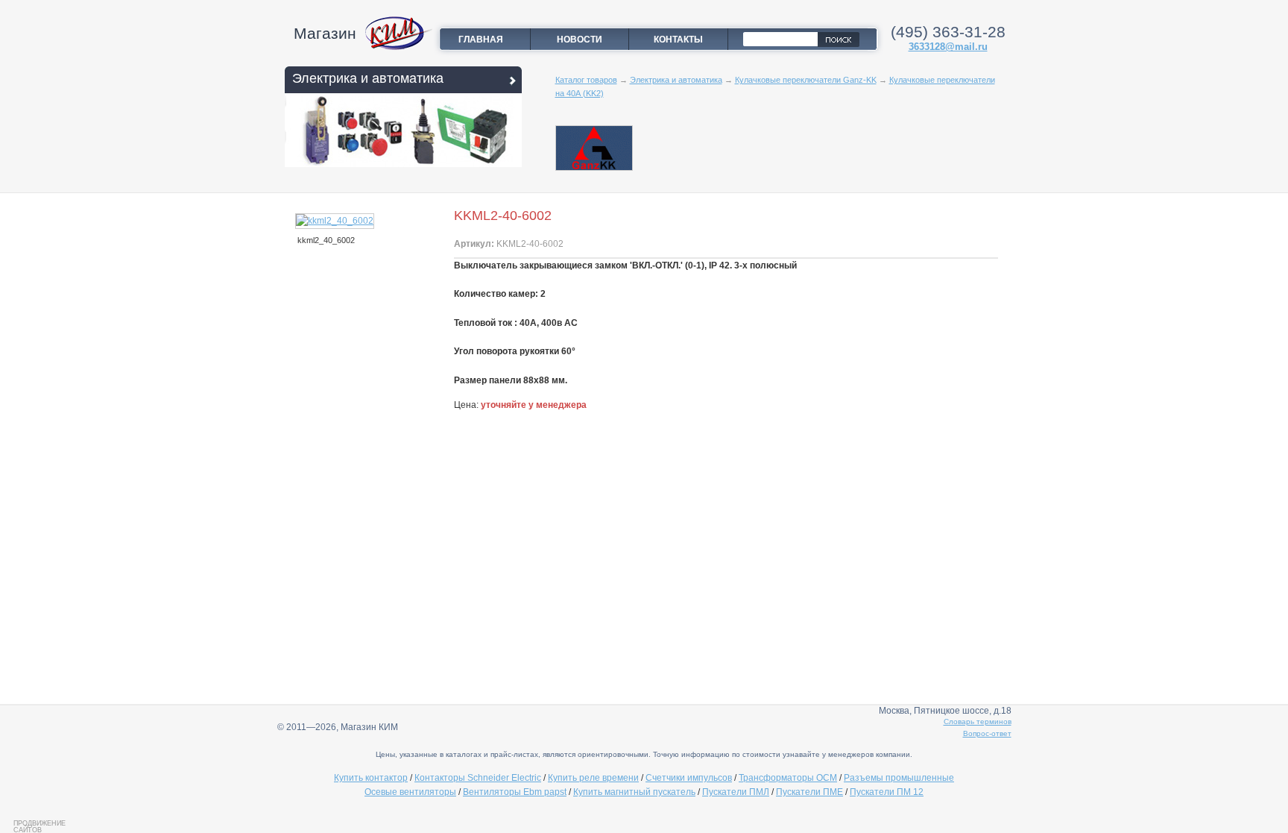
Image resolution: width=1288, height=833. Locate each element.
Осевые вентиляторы (410, 792)
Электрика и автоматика (367, 78)
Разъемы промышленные (899, 778)
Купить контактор (371, 778)
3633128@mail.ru (948, 46)
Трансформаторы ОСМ (788, 778)
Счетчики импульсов (688, 778)
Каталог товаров (586, 79)
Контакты (678, 39)
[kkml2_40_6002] (334, 221)
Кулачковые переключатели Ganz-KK (806, 79)
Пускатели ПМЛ (735, 792)
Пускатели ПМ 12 (887, 792)
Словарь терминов (977, 721)
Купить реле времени (593, 778)
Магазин (325, 33)
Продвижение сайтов (39, 826)
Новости (579, 39)
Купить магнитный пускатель (634, 792)
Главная (480, 39)
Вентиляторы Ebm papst (514, 792)
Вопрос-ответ (987, 733)
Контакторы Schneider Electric (477, 778)
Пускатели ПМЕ (809, 792)
